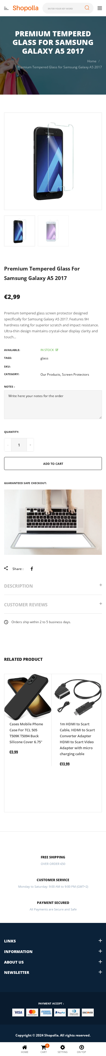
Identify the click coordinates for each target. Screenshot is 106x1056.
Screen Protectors (75, 374)
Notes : (9, 386)
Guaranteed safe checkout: (25, 483)
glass (44, 358)
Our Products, (50, 374)
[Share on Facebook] (33, 568)
